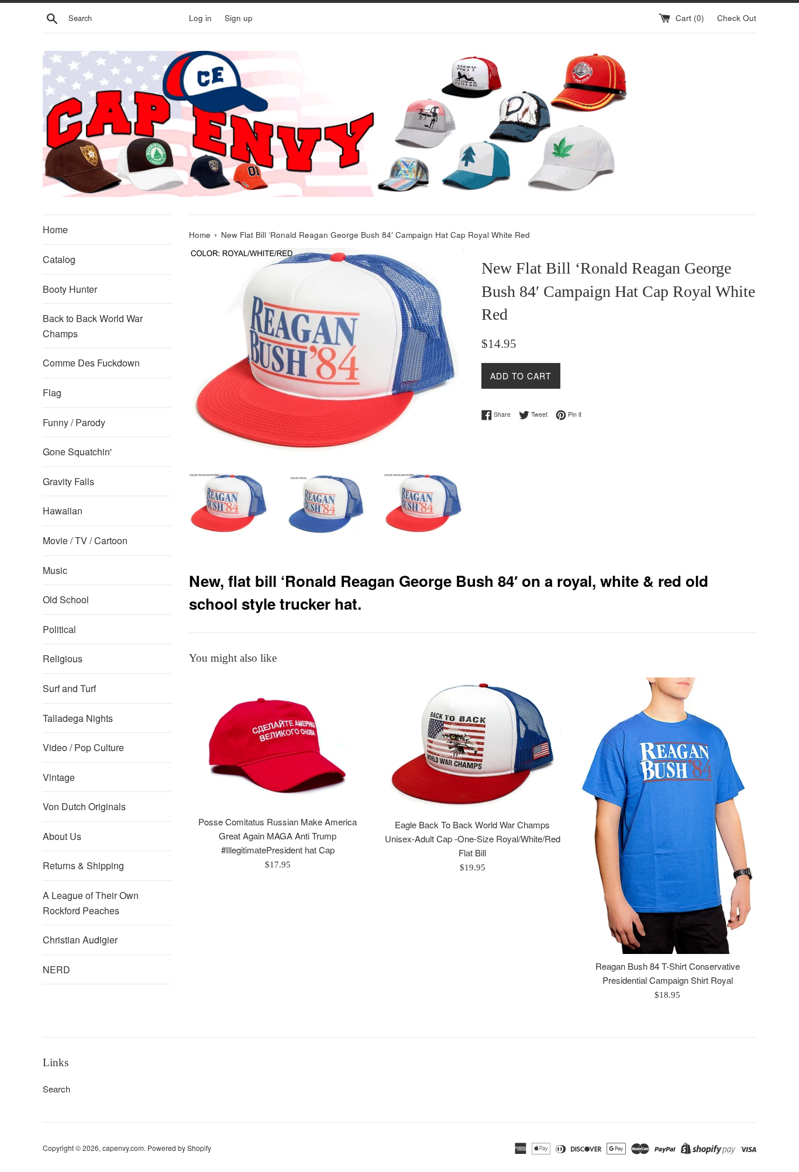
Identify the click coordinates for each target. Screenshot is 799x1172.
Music (55, 570)
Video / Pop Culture (83, 747)
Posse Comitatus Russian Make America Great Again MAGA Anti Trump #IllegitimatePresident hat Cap (277, 835)
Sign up (239, 17)
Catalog (59, 259)
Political (59, 629)
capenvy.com (123, 1148)
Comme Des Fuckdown (91, 362)
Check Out (736, 17)
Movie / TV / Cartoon (85, 540)
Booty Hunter (70, 289)
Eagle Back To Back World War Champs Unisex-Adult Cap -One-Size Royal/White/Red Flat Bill (472, 838)
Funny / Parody (74, 422)
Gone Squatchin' (77, 451)
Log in (200, 17)
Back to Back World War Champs (93, 326)
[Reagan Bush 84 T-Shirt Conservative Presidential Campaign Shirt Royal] (667, 815)
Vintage (59, 777)
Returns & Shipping (83, 865)
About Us (62, 836)
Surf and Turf (69, 688)
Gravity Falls (68, 481)
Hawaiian (62, 510)
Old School (66, 599)
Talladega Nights (78, 718)
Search (56, 1089)
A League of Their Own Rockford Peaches (91, 902)
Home (55, 229)
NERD (56, 969)
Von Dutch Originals (84, 806)
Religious (62, 658)
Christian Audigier (80, 939)
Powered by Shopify (179, 1148)
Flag (52, 392)
